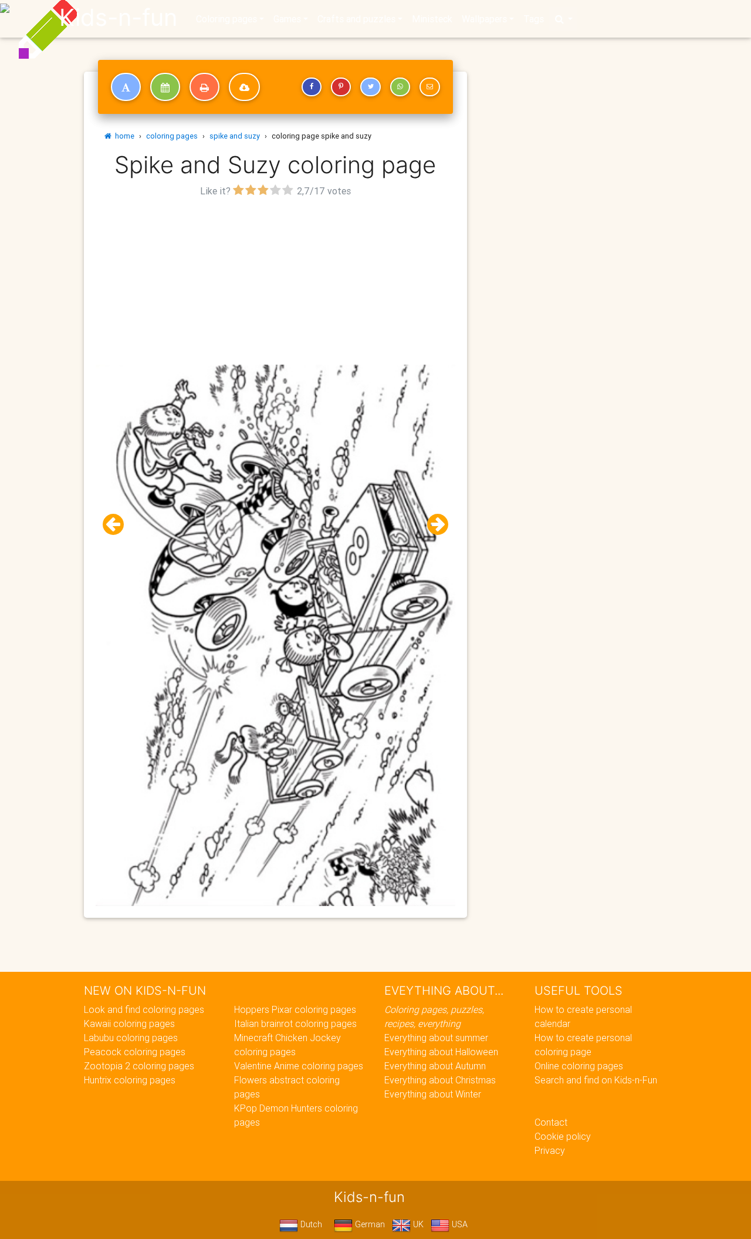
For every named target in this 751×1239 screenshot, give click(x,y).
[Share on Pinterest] (341, 87)
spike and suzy (234, 136)
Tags (533, 19)
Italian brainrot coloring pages (295, 1023)
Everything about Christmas (440, 1080)
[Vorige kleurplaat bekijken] (118, 524)
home (122, 136)
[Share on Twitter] (370, 87)
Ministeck (432, 19)
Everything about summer (436, 1037)
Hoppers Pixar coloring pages (295, 1009)
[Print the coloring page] (204, 87)
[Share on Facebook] (312, 87)
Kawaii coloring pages (129, 1023)
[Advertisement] (275, 282)
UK (417, 1224)
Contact (551, 1122)
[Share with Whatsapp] (400, 87)
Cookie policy (563, 1136)
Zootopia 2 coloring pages (139, 1066)
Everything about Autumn (435, 1066)
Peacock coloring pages (134, 1052)
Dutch (310, 1224)
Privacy (550, 1150)
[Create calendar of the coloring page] (165, 87)
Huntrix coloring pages (129, 1080)
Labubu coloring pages (131, 1037)
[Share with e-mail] (429, 87)
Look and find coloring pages (144, 1009)
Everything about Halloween (441, 1052)
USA (458, 1224)
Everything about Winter (432, 1094)
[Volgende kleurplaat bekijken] (433, 524)
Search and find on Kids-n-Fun (596, 1080)
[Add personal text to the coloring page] (126, 87)
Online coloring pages (579, 1066)
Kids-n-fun (118, 17)
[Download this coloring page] (244, 87)
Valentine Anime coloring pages (298, 1066)
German (369, 1224)
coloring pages (172, 136)
